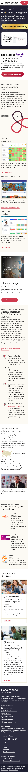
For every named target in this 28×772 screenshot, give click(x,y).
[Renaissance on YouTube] (10, 739)
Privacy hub (10, 768)
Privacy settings (13, 770)
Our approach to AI (14, 406)
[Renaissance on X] (6, 739)
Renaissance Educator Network (11, 761)
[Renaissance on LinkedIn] (13, 739)
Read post (7, 680)
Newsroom (6, 749)
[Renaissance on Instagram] (16, 739)
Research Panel (7, 758)
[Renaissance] (11, 3)
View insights (5, 247)
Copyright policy (18, 768)
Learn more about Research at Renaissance (10, 349)
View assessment (6, 172)
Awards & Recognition (9, 752)
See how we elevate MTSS (12, 74)
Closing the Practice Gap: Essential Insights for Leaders (13, 601)
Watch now (7, 621)
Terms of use (4, 770)
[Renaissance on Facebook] (2, 739)
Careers (5, 747)
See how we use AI (10, 300)
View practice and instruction (10, 208)
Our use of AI (6, 763)
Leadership (6, 745)
